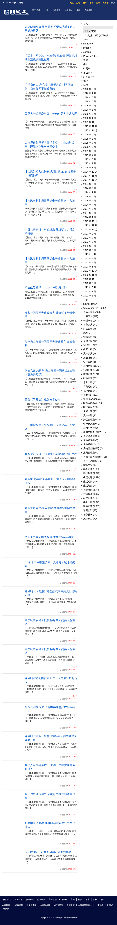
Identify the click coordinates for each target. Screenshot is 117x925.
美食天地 (87, 502)
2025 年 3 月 (89, 159)
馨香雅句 (87, 514)
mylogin (87, 48)
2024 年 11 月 (90, 176)
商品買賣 (87, 328)
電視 (72, 3)
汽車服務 (87, 353)
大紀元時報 (58, 905)
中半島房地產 (90, 424)
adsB (86, 39)
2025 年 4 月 (89, 155)
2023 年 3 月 (89, 258)
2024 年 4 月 (89, 205)
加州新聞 (87, 366)
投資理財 (87, 395)
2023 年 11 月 (90, 225)
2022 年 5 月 (89, 295)
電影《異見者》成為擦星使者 (42, 399)
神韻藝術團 (45, 905)
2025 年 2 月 (89, 163)
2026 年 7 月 (89, 93)
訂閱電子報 (89, 77)
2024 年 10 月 (90, 180)
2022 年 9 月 (89, 283)
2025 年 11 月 (90, 126)
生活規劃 (87, 485)
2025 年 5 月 (89, 151)
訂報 (78, 3)
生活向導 (87, 477)
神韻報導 (87, 494)
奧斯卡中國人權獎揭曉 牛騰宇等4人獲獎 (49, 537)
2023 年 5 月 (89, 250)
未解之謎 (87, 411)
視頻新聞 (87, 506)
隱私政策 (41, 899)
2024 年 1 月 (89, 217)
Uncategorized (90, 308)
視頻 (78, 10)
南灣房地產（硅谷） (93, 432)
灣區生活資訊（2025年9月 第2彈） (46, 287)
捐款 (91, 3)
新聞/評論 (36, 10)
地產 (85, 333)
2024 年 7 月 (89, 192)
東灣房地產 (89, 452)
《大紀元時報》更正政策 (95, 35)
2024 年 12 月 (90, 172)
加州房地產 (89, 428)
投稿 (85, 60)
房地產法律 (89, 440)
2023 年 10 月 (90, 229)
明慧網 (100, 905)
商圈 (98, 3)
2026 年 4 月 (89, 105)
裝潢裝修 (87, 357)
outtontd (87, 52)
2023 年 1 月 (89, 266)
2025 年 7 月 (89, 143)
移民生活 (56, 10)
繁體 (113, 3)
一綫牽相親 (89, 320)
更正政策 (18, 899)
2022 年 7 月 (89, 291)
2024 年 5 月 (89, 200)
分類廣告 (68, 10)
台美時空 (87, 386)
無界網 (6, 909)
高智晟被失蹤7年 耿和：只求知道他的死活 (51, 453)
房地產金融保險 (91, 448)
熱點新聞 (87, 469)
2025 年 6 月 (89, 147)
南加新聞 (87, 374)
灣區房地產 (89, 419)
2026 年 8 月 (89, 89)
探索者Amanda (91, 399)
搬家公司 (87, 349)
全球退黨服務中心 (86, 905)
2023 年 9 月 (89, 234)
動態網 (110, 905)
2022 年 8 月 (89, 287)
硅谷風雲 (87, 378)
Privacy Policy (90, 56)
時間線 (86, 68)
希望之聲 (71, 905)
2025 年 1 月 (89, 167)
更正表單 (87, 72)
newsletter (88, 304)
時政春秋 (87, 407)
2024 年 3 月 (89, 209)
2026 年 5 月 (89, 101)
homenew (88, 43)
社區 (46, 10)
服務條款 (30, 899)
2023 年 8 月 (89, 238)
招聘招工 (87, 345)
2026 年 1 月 (89, 118)
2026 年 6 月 (89, 97)
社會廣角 (87, 490)
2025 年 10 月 (90, 130)
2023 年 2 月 (89, 262)
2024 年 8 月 (89, 188)
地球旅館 (87, 390)
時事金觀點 (89, 403)
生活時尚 (87, 481)
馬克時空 (87, 519)
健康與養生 (89, 312)
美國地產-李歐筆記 (92, 457)
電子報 (105, 3)
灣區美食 (87, 465)
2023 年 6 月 (89, 246)
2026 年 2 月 (89, 114)
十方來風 (87, 382)
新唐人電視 (31, 905)
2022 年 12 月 (90, 271)
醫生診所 (87, 362)
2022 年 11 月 (90, 275)
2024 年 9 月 (89, 184)
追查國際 (19, 905)
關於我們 (7, 899)
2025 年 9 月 (89, 134)
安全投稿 (53, 899)
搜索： (86, 24)
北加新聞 (87, 370)
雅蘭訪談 (87, 510)
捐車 (85, 3)
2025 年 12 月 (90, 122)
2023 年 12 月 (90, 221)
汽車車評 (87, 415)
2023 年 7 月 (89, 242)
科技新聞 (87, 498)
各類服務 (87, 324)
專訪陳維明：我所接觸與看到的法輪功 (48, 852)
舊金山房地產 (90, 461)
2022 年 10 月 (90, 279)
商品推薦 (88, 10)
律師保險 (87, 337)
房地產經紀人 (90, 444)
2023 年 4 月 (89, 254)
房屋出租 (87, 341)
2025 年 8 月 (89, 139)
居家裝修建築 (90, 436)
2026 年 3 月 (89, 110)
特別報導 (87, 473)
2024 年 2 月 (89, 213)
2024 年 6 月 (89, 196)
